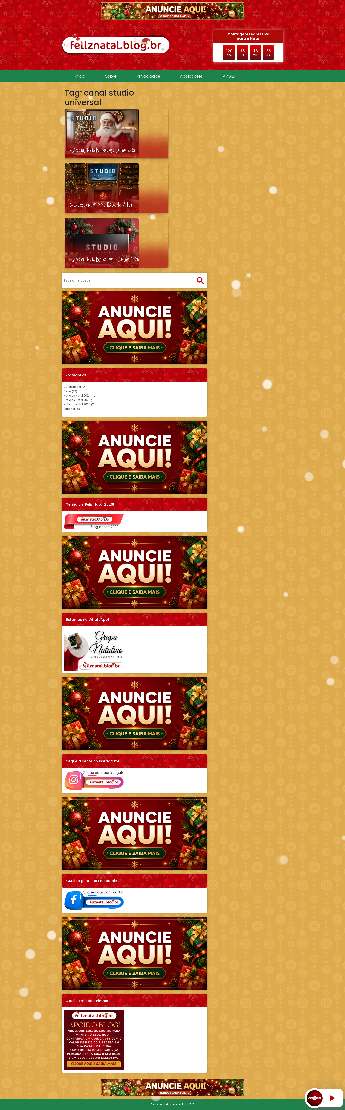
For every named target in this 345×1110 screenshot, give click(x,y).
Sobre (111, 76)
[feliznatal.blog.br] (116, 44)
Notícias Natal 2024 (77, 396)
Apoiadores (191, 76)
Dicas (67, 391)
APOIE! (229, 76)
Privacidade (148, 76)
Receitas (70, 409)
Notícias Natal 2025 (77, 400)
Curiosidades (73, 387)
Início (80, 76)
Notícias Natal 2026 (77, 404)
